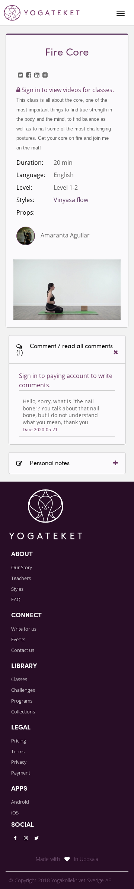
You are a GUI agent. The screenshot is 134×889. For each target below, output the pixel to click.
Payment (20, 772)
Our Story (21, 567)
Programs (21, 700)
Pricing (18, 740)
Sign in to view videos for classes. (67, 90)
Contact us (22, 650)
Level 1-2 (66, 187)
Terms (18, 751)
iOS (15, 812)
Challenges (23, 690)
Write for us (23, 628)
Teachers (21, 578)
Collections (23, 711)
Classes (19, 679)
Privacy (18, 762)
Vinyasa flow (71, 200)
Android (20, 801)
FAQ (15, 599)
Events (18, 639)
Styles (17, 589)
